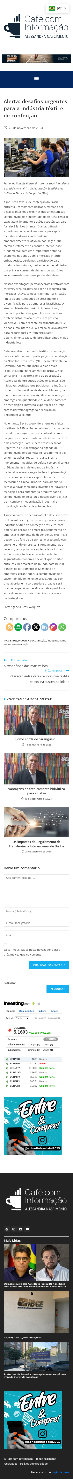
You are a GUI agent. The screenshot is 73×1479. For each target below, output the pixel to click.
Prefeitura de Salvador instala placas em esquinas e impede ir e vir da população (35, 1375)
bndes (13, 640)
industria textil (56, 640)
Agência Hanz (60, 1472)
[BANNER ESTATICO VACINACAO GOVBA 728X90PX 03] (36, 58)
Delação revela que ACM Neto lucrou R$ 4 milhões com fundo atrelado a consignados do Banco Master (35, 1285)
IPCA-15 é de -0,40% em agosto (22, 1337)
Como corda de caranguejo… (36, 739)
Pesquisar (10, 983)
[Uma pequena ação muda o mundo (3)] (36, 1126)
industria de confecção (32, 640)
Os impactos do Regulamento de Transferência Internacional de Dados (36, 844)
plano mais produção (16, 644)
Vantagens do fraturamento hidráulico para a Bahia (36, 791)
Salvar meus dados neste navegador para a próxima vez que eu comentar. (32, 952)
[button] (36, 79)
